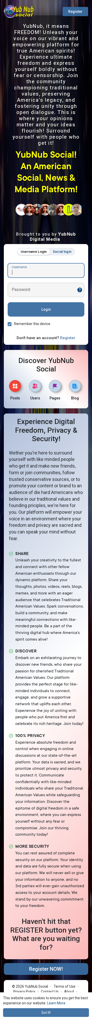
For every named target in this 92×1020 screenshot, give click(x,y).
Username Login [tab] (34, 252)
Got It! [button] (46, 1013)
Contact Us (50, 991)
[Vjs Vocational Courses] (21, 210)
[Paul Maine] (53, 210)
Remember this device (32, 324)
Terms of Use (64, 986)
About (69, 991)
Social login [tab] (62, 252)
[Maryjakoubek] (29, 210)
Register (75, 11)
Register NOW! (46, 969)
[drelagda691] (45, 210)
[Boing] (61, 210)
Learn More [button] (56, 1003)
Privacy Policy (24, 991)
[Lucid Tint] (69, 210)
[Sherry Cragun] (77, 210)
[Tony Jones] (37, 210)
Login (46, 309)
